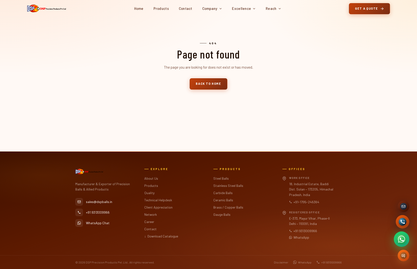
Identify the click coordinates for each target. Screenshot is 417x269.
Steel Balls (221, 178)
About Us (151, 178)
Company (209, 8)
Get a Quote (366, 8)
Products (161, 8)
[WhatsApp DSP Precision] (401, 239)
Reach (271, 8)
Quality (149, 193)
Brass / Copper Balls (228, 207)
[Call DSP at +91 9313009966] (402, 222)
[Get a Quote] (403, 255)
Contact (185, 8)
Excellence (241, 8)
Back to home (208, 83)
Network (150, 214)
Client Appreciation (158, 207)
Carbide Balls (223, 193)
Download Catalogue (161, 236)
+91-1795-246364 (306, 202)
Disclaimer (281, 262)
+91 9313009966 (305, 231)
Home (139, 8)
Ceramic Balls (223, 200)
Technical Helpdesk (158, 200)
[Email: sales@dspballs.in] (403, 206)
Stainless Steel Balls (228, 186)
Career (149, 222)
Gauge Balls (221, 214)
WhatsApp (301, 237)
